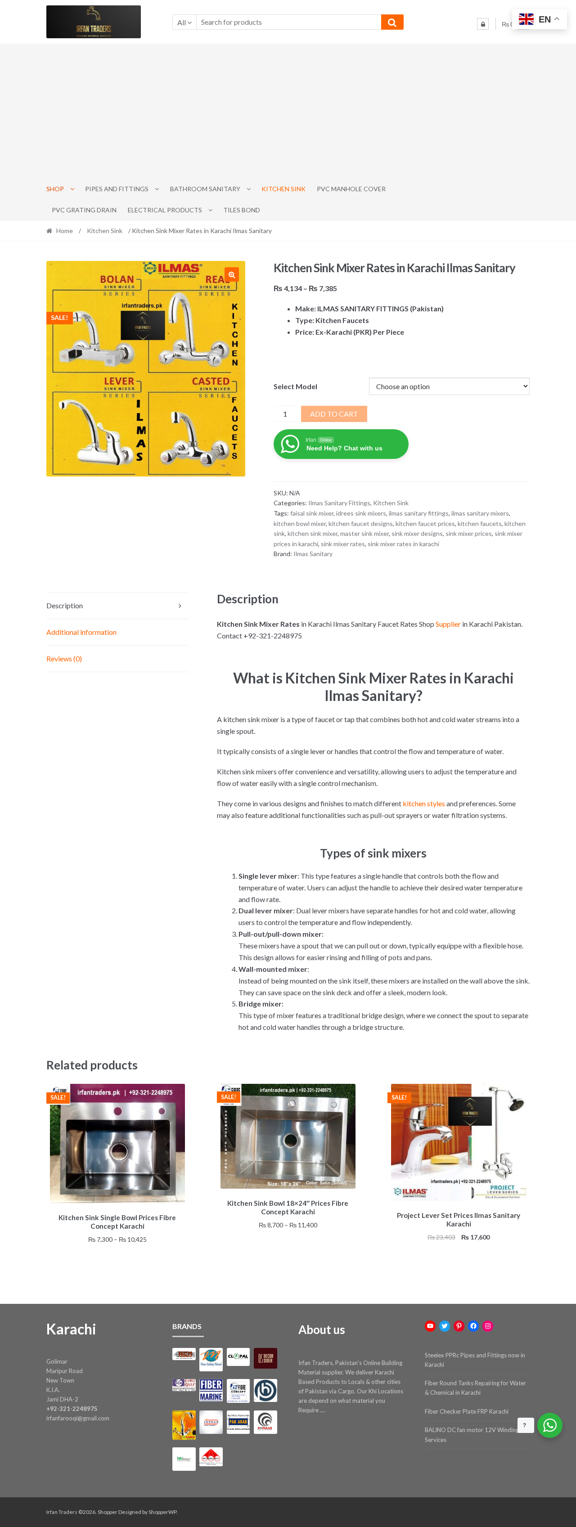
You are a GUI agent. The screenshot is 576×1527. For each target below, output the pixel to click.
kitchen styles (424, 803)
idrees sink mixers (361, 513)
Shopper (107, 1512)
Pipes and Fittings (116, 189)
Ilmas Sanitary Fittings (339, 503)
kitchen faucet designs (360, 523)
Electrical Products (165, 210)
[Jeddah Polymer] (210, 1421)
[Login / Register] (483, 24)
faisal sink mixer (311, 513)
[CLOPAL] (238, 1357)
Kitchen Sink (283, 189)
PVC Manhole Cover (351, 189)
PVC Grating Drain (84, 210)
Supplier (448, 624)
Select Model (295, 386)
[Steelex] (210, 1456)
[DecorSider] (265, 1358)
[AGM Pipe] (183, 1354)
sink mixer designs (417, 533)
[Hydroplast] (265, 1390)
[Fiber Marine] (210, 1390)
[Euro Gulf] (183, 1385)
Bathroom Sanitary (205, 189)
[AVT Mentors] (210, 1359)
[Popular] (265, 1421)
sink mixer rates (343, 544)
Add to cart (334, 413)
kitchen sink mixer (313, 533)
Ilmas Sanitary (313, 553)
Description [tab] (64, 605)
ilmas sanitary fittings (419, 513)
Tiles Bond (241, 210)
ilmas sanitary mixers (480, 513)
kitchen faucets (480, 523)
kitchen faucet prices (425, 523)
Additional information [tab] (81, 632)
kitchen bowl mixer (300, 523)
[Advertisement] (288, 111)
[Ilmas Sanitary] (183, 1425)
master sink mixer (364, 533)
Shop (55, 189)
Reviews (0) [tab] (64, 658)
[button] (232, 274)
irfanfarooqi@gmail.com (77, 1418)
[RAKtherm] (183, 1458)
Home (64, 230)
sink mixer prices (469, 533)
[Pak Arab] (238, 1421)
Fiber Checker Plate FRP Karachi (466, 1411)
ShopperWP (162, 1512)
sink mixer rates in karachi (403, 544)
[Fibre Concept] (238, 1391)
